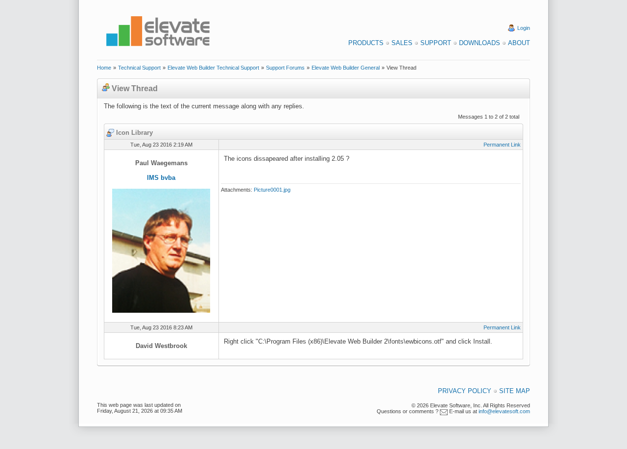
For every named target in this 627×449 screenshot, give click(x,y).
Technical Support (139, 68)
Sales (401, 43)
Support (435, 43)
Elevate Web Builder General (346, 68)
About (519, 43)
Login (523, 28)
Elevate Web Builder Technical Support (213, 68)
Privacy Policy (464, 391)
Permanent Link (502, 145)
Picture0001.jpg (272, 190)
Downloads (479, 43)
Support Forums (285, 68)
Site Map (514, 391)
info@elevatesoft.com (504, 411)
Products (366, 43)
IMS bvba (161, 177)
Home (104, 68)
